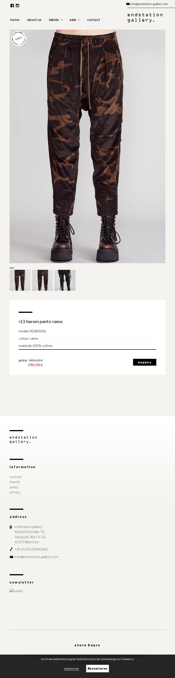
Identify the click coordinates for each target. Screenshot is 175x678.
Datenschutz (71, 668)
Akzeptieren (98, 668)
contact (93, 20)
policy (14, 487)
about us (34, 20)
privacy (15, 492)
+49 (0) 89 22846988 (31, 549)
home (15, 20)
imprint (15, 482)
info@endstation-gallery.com (149, 4)
